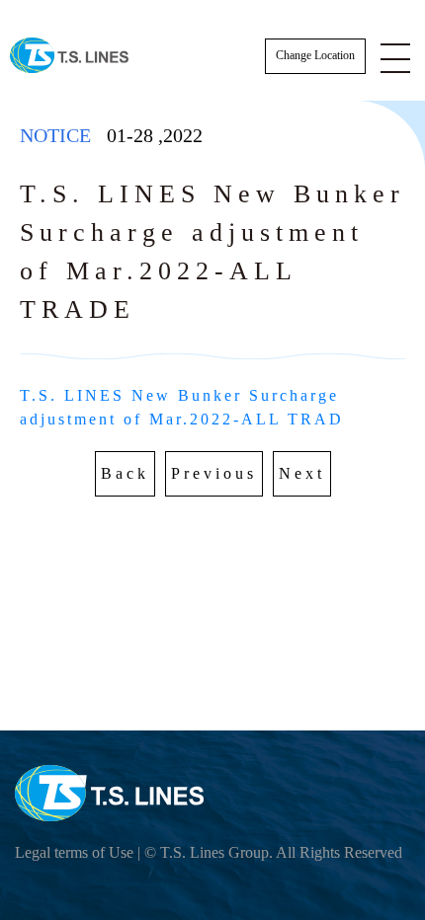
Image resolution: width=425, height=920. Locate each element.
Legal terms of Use (74, 852)
